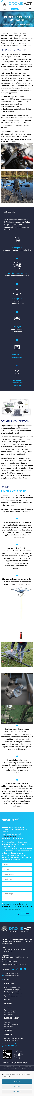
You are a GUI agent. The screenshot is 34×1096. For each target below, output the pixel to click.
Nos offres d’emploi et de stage (13, 1038)
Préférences (17, 1092)
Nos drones (7, 1008)
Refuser (17, 1087)
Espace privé (4, 9)
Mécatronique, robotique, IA (12, 990)
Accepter (17, 1081)
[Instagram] (16, 969)
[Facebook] (24, 969)
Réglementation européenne (12, 996)
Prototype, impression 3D (12, 992)
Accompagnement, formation (13, 994)
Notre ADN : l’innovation (11, 1024)
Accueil (4, 24)
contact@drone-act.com (10, 836)
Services (10, 24)
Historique (7, 1022)
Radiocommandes (9, 1012)
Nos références (8, 1026)
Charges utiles (8, 1014)
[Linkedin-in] (12, 969)
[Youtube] (20, 969)
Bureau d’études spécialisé (12, 988)
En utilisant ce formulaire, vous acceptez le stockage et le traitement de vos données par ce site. (17, 906)
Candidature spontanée (11, 1040)
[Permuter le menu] (30, 9)
